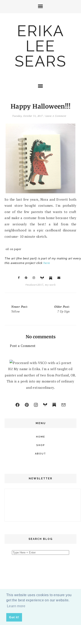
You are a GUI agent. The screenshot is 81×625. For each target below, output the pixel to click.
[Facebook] (17, 405)
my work (50, 284)
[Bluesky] (45, 405)
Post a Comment (23, 345)
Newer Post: (19, 309)
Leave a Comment (55, 115)
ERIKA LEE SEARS (41, 46)
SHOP (40, 445)
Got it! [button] (14, 617)
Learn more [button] (16, 606)
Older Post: (62, 309)
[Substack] (54, 405)
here (46, 263)
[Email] (63, 405)
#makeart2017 (34, 284)
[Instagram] (36, 405)
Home (40, 436)
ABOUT (40, 453)
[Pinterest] (27, 405)
